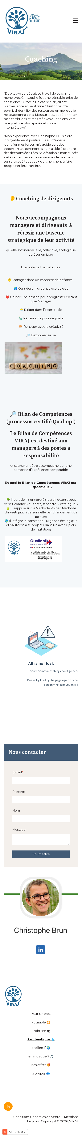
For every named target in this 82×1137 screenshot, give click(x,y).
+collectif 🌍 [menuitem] (41, 1048)
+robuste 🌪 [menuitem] (41, 1031)
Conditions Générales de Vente (36, 1117)
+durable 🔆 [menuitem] (41, 1022)
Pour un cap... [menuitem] (41, 1014)
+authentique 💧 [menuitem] (41, 1039)
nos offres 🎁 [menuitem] (41, 1065)
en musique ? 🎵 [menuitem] (41, 1056)
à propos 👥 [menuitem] (41, 1073)
